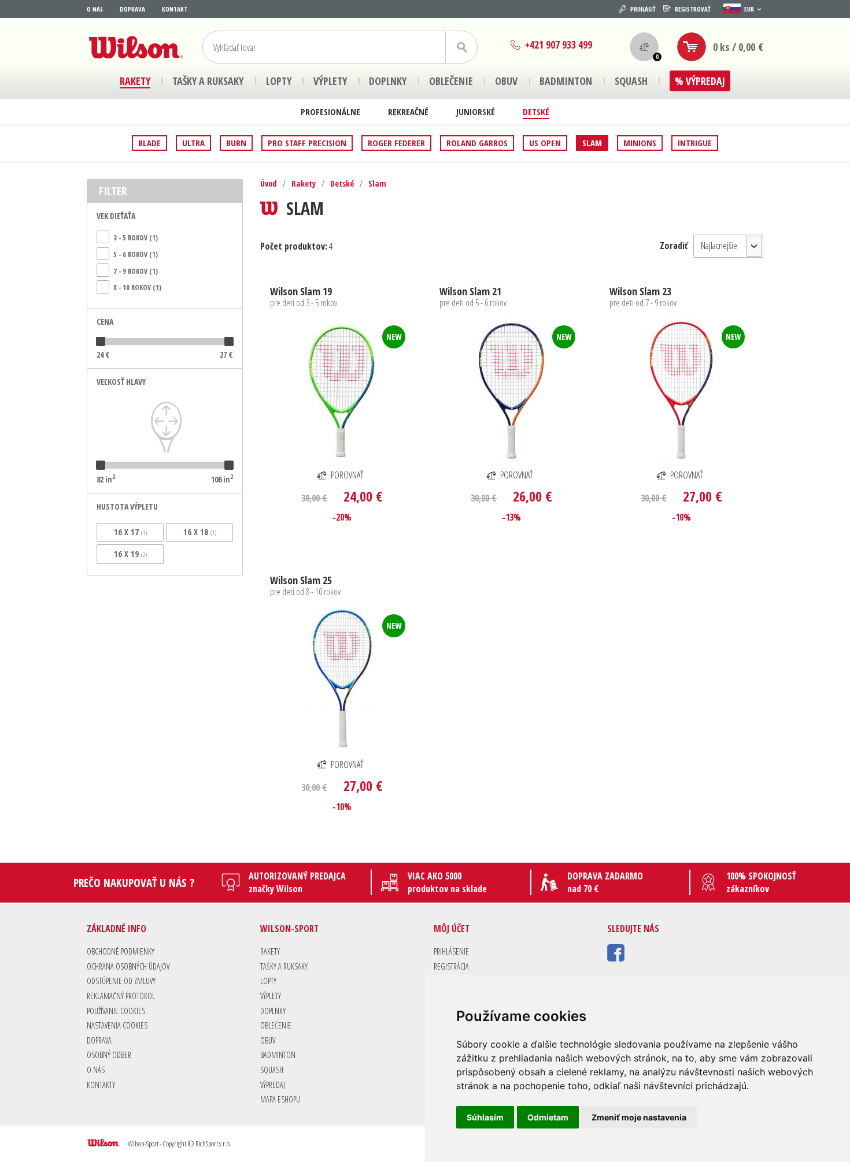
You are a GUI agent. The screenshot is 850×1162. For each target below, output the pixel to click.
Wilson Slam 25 (301, 580)
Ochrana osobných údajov (128, 966)
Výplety (270, 995)
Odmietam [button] (547, 1117)
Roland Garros (477, 143)
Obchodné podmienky (120, 951)
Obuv (267, 1040)
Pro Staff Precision (307, 143)
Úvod (268, 183)
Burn (236, 143)
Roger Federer (396, 143)
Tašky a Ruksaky (284, 966)
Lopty (268, 980)
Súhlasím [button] (485, 1117)
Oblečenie (275, 1025)
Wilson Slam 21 (470, 291)
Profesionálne (330, 111)
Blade (149, 143)
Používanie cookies (116, 1010)
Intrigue (695, 143)
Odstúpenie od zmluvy (121, 980)
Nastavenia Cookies (117, 1025)
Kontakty (101, 1084)
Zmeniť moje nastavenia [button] (639, 1117)
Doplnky (273, 1010)
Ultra (193, 143)
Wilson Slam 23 (640, 291)
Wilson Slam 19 (301, 291)
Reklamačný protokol (121, 995)
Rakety (303, 183)
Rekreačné (408, 111)
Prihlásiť (643, 9)
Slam (592, 143)
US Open (545, 143)
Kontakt (174, 9)
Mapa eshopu (280, 1099)
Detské (536, 111)
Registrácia (451, 966)
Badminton (277, 1054)
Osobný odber (109, 1054)
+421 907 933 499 (558, 44)
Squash (271, 1069)
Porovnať (347, 475)
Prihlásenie (451, 951)
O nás (95, 9)
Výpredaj (272, 1084)
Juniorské (475, 111)
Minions (639, 143)
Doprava (132, 9)
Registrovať (693, 9)
